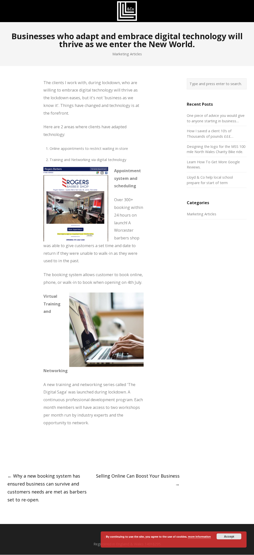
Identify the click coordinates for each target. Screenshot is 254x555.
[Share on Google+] (28, 456)
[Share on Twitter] (19, 456)
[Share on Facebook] (9, 456)
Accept (229, 536)
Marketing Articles (127, 54)
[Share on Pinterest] (46, 456)
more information (199, 536)
